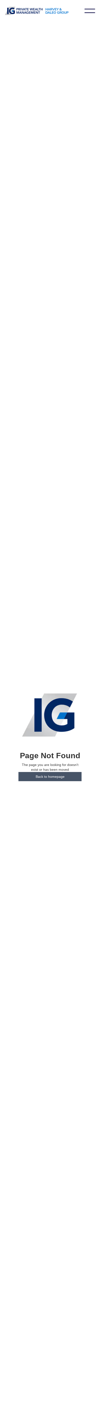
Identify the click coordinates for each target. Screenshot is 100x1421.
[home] (44, 11)
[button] (89, 11)
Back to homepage (50, 777)
